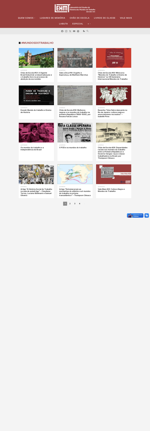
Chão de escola (80, 18)
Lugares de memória (52, 18)
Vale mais (126, 18)
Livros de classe (105, 18)
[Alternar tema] (84, 31)
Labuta (63, 24)
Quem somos (26, 18)
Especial (77, 24)
